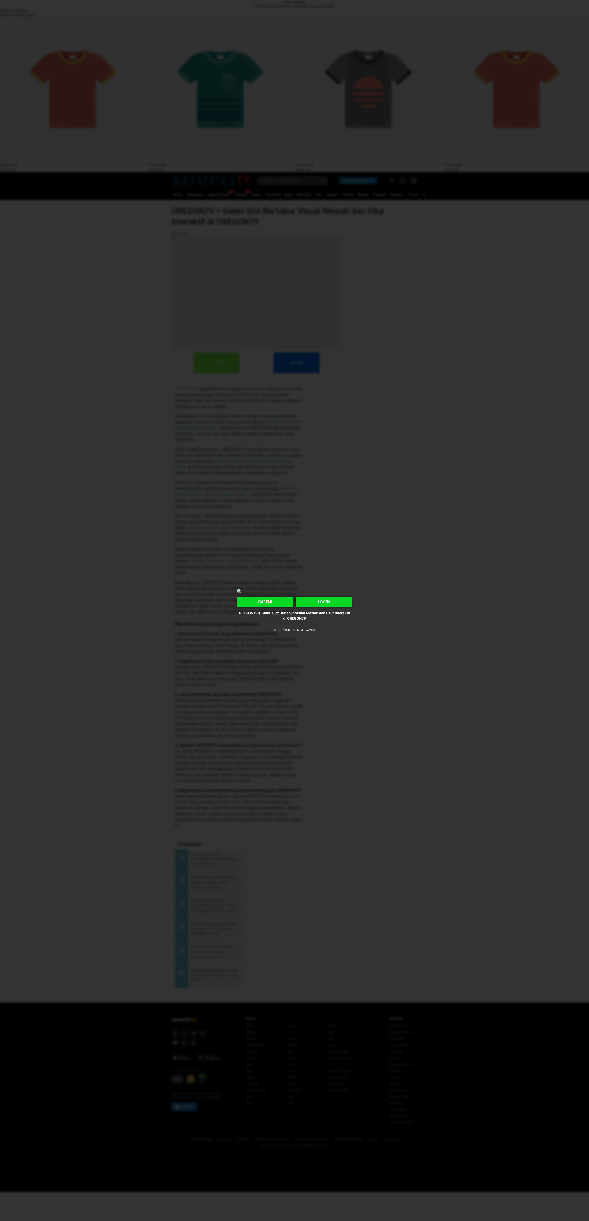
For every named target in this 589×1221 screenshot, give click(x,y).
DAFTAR (265, 601)
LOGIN (324, 601)
